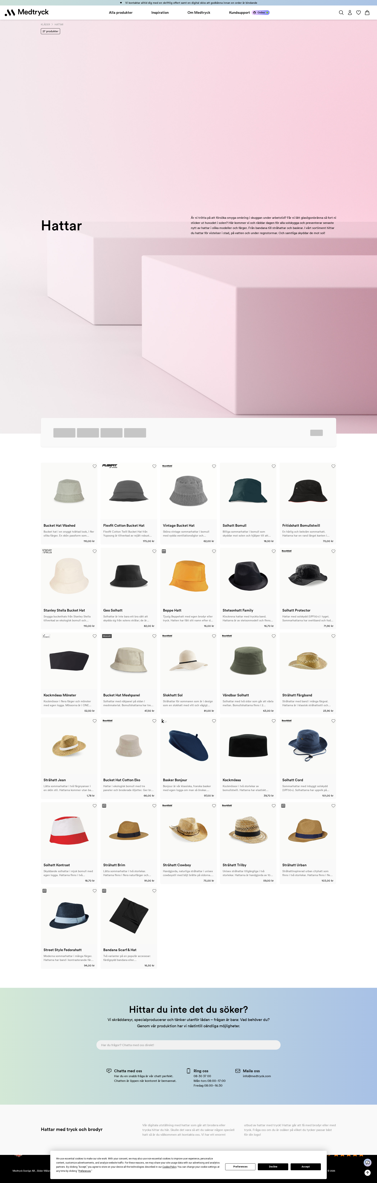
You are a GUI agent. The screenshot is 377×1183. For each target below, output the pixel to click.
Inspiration (160, 12)
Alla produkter (121, 12)
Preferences (240, 1166)
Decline (273, 1166)
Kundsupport (239, 12)
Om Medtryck (199, 12)
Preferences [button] (85, 1171)
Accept (306, 1166)
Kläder (45, 24)
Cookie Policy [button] (169, 1167)
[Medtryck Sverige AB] (27, 12)
